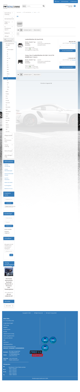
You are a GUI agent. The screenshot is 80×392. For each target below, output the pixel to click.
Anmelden (9, 226)
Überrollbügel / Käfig (8, 156)
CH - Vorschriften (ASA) (8, 320)
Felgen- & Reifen (7, 22)
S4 (7, 80)
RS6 (8, 71)
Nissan (7, 113)
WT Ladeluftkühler (8, 40)
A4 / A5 (8, 58)
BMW (7, 91)
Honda (7, 100)
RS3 (8, 67)
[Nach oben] (4, 389)
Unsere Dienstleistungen (8, 169)
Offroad (7, 36)
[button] (18, 30)
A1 (7, 51)
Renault (7, 120)
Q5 (7, 65)
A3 (7, 56)
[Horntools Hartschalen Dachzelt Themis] (9, 271)
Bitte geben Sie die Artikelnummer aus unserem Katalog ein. (9, 246)
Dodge (7, 93)
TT (7, 85)
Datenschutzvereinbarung (9, 346)
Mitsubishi (8, 111)
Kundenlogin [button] (65, 1)
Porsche (7, 118)
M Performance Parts (8, 140)
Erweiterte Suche (9, 206)
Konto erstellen (8, 229)
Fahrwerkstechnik (9, 19)
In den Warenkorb (67, 50)
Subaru (7, 127)
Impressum (6, 342)
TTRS (8, 87)
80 (7, 54)
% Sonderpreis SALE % (8, 28)
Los (11, 255)
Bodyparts (7, 33)
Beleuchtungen (8, 151)
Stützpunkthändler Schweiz (9, 174)
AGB (4, 340)
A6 (7, 60)
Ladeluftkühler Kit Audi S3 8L (34, 39)
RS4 (8, 69)
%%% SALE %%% (8, 182)
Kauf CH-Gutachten (7, 178)
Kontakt (5, 331)
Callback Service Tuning (8, 333)
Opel (7, 116)
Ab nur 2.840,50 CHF (9, 294)
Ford (7, 98)
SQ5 (8, 82)
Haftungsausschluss (8, 344)
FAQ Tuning (6, 325)
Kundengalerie (8, 185)
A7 (7, 62)
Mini (7, 109)
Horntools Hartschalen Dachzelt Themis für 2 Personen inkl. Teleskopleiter (9, 284)
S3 (7, 78)
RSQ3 (8, 74)
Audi (7, 47)
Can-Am (7, 131)
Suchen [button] (57, 1)
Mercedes (8, 107)
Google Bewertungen (8, 323)
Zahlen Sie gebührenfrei (8, 336)
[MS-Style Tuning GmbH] (11, 6)
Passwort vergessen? (7, 232)
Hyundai (8, 102)
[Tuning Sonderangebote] (12, 266)
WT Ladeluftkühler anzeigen (10, 44)
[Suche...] (43, 6)
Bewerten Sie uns (8, 188)
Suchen (9, 203)
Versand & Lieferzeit (7, 338)
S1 (7, 76)
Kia (6, 105)
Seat (7, 122)
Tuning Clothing (7, 145)
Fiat (6, 96)
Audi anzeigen (10, 49)
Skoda (7, 125)
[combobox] (28, 30)
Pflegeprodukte (8, 135)
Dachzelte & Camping (8, 13)
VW (6, 129)
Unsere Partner (6, 329)
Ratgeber (5, 327)
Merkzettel (74, 1)
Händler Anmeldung (7, 165)
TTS (8, 89)
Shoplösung (35, 378)
